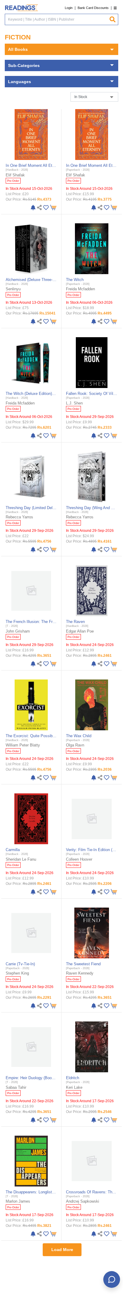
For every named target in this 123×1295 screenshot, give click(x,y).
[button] (115, 8)
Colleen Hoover (79, 859)
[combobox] (57, 19)
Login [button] (69, 8)
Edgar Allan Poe (80, 631)
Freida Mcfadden (80, 289)
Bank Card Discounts (93, 8)
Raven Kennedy (79, 973)
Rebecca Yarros (19, 517)
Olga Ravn (75, 745)
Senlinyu (13, 289)
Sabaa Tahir (16, 1087)
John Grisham (18, 631)
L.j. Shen (74, 403)
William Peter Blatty (23, 745)
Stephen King (17, 973)
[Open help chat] (111, 1279)
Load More (62, 1249)
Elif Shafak (15, 175)
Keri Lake (74, 1087)
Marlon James (18, 1201)
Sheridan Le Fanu (21, 859)
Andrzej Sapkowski (82, 1201)
